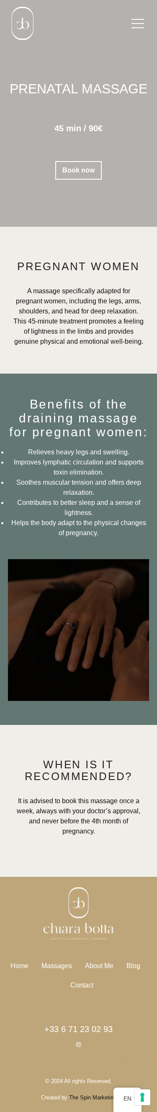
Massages (56, 965)
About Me (99, 965)
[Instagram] (78, 1044)
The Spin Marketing (92, 1097)
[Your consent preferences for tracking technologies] (142, 1097)
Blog (133, 965)
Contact (81, 985)
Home (19, 965)
